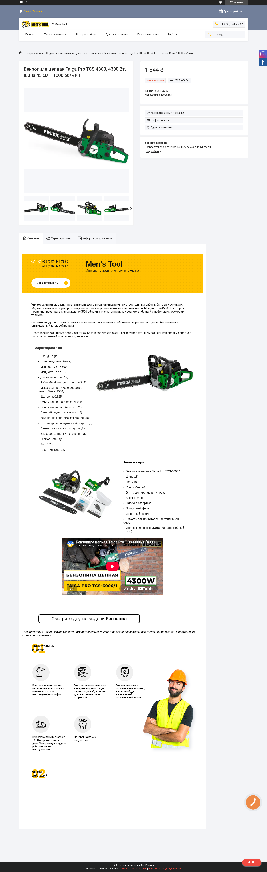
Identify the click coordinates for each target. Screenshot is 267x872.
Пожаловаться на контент (133, 868)
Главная (30, 34)
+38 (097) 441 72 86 (55, 261)
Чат (254, 862)
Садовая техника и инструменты (65, 53)
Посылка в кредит (148, 34)
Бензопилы (94, 53)
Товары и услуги (54, 34)
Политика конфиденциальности (164, 868)
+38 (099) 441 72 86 (55, 266)
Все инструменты (47, 282)
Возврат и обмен (86, 34)
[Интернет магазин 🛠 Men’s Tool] (35, 24)
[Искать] (209, 35)
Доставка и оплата (117, 34)
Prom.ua (149, 865)
